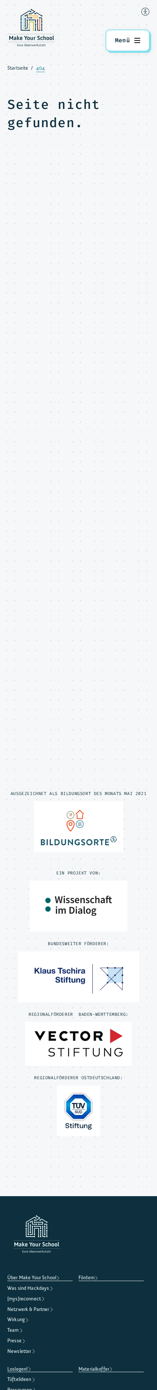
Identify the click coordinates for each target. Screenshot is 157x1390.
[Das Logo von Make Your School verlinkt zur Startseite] (31, 29)
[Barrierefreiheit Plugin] (145, 11)
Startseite (17, 68)
